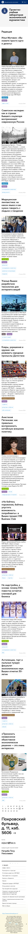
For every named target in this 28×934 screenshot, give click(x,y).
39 (3, 811)
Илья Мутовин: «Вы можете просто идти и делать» (12, 40)
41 (8, 811)
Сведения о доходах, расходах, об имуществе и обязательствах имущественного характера (11, 892)
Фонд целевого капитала (8, 886)
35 (14, 808)
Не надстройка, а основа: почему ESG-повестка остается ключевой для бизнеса (12, 590)
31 (3, 808)
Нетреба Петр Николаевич (8, 852)
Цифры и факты (6, 868)
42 (11, 811)
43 (14, 811)
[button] (10, 863)
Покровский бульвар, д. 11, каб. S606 (14, 825)
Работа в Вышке (6, 906)
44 (17, 811)
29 (19, 806)
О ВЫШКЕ (5, 865)
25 (8, 806)
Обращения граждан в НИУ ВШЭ (10, 883)
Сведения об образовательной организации (13, 896)
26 (11, 806)
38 (22, 808)
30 (22, 806)
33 (8, 808)
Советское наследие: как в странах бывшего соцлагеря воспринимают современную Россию (13, 116)
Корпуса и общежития (8, 878)
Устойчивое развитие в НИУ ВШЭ (10, 873)
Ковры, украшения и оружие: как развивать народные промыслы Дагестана (13, 351)
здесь (10, 922)
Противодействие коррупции (10, 888)
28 (16, 806)
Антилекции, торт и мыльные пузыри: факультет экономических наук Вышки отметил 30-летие (12, 667)
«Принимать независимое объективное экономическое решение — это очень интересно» (13, 741)
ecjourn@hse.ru (8, 842)
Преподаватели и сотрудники (10, 875)
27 (14, 806)
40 (5, 811)
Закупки (4, 881)
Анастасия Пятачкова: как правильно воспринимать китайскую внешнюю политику (13, 424)
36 (17, 808)
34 (11, 808)
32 (5, 808)
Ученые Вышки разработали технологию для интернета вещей (11, 285)
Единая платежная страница (9, 903)
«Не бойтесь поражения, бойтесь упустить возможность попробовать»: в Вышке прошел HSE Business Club (12, 510)
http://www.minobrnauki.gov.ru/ (10, 913)
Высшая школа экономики (11, 2)
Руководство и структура (8, 870)
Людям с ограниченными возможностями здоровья (12, 900)
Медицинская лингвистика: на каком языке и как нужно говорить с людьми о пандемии (12, 205)
